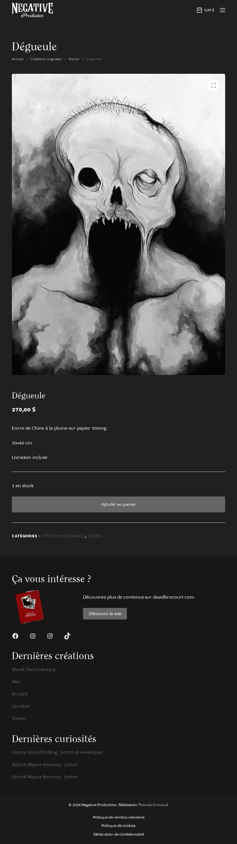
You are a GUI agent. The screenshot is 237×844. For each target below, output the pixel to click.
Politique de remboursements (119, 817)
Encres (95, 536)
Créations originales (63, 536)
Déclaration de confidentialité (118, 834)
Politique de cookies (118, 825)
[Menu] (222, 10)
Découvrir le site (105, 614)
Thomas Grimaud (153, 804)
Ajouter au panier (118, 504)
